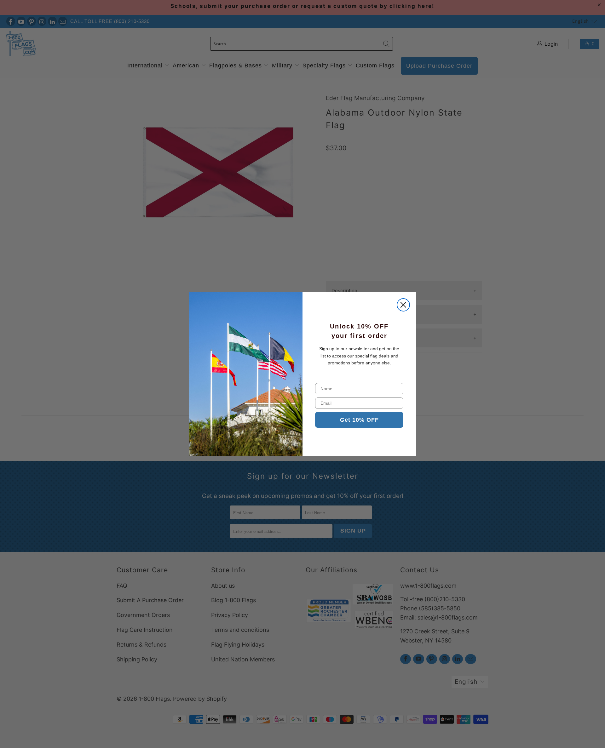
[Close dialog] (403, 305)
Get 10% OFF (359, 420)
